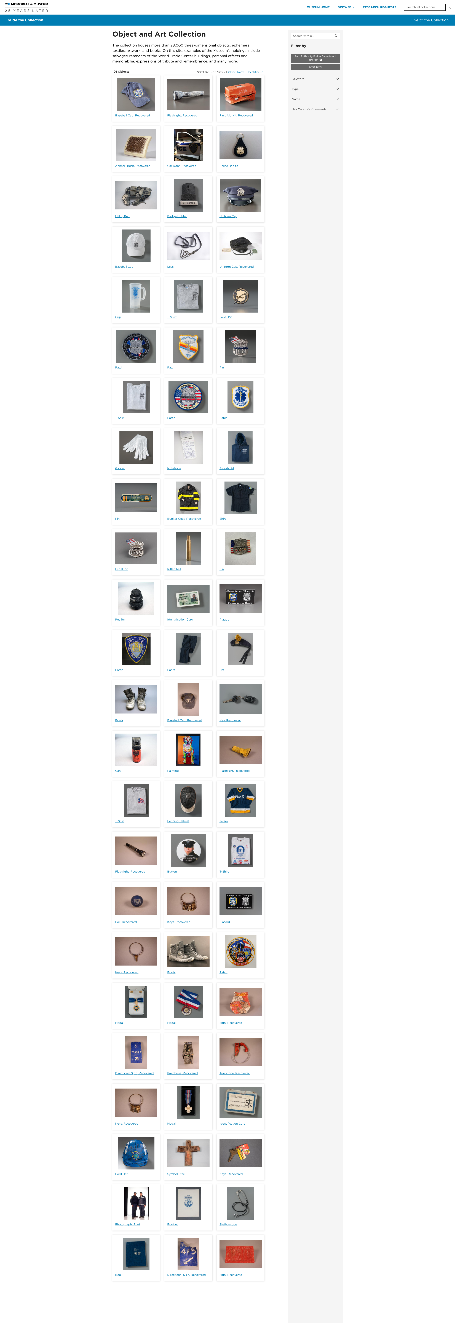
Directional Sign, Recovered (134, 1073)
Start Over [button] (315, 66)
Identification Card (180, 619)
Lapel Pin (226, 317)
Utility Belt (122, 216)
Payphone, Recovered (182, 1073)
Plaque (224, 619)
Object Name (236, 72)
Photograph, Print (127, 1224)
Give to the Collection (430, 20)
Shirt (223, 518)
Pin (222, 367)
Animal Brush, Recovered (133, 166)
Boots (119, 720)
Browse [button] (344, 7)
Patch (119, 367)
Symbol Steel (176, 1174)
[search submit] (336, 36)
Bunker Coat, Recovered (184, 518)
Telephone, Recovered (235, 1073)
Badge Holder (177, 216)
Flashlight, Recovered (182, 115)
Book (118, 1274)
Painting (173, 770)
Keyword (298, 79)
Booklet (172, 1224)
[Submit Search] (449, 7)
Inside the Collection (24, 20)
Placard (225, 922)
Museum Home (318, 7)
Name (296, 99)
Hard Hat (121, 1174)
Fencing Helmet (178, 821)
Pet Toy (120, 619)
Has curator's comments (309, 109)
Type (295, 89)
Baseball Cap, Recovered (132, 115)
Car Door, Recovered (181, 166)
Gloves (120, 468)
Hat (222, 670)
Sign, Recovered (231, 1022)
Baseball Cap (124, 266)
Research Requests (379, 7)
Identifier (253, 72)
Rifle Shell (174, 569)
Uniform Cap (228, 216)
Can (118, 770)
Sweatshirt (227, 468)
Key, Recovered (230, 720)
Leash (171, 266)
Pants (171, 670)
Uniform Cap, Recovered (237, 266)
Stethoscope (228, 1224)
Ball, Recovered (126, 922)
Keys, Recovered (179, 922)
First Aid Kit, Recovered (236, 115)
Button (172, 871)
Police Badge (229, 166)
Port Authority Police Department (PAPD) (315, 58)
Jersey (224, 821)
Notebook (174, 468)
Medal (119, 1022)
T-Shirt (171, 317)
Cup (118, 317)
